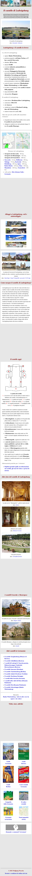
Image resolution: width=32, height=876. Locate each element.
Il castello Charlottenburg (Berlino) (15, 671)
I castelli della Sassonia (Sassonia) (15, 678)
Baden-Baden (9, 166)
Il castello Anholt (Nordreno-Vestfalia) (16, 674)
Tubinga (7, 162)
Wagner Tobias (17, 620)
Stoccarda (7, 160)
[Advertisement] (16, 195)
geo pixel (22, 278)
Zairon (17, 505)
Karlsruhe (18, 162)
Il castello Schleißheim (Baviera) (14, 661)
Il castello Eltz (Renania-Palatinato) (15, 685)
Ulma (20, 166)
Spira (19, 164)
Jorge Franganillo (14, 278)
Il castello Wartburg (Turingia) (14, 676)
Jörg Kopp (6, 278)
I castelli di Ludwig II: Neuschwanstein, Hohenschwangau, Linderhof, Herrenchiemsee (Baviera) (16, 665)
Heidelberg (8, 164)
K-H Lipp (28, 278)
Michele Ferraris (17, 530)
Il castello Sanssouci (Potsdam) (14, 669)
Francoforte (21, 168)
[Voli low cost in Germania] (16, 240)
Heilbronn (19, 160)
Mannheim (8, 168)
